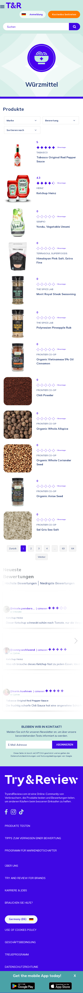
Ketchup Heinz (14, 617)
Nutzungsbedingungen (51, 756)
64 (72, 548)
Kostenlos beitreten (64, 14)
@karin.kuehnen (21, 691)
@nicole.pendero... (22, 608)
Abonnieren (64, 744)
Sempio (40, 221)
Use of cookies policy (20, 930)
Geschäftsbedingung (20, 942)
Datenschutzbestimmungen (23, 756)
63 (63, 548)
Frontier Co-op (46, 354)
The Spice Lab (44, 289)
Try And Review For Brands (25, 878)
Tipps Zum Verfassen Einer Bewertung (33, 838)
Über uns (11, 865)
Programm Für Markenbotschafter (31, 850)
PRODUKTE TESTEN (17, 826)
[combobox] (22, 120)
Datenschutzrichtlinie (21, 967)
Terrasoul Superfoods (51, 253)
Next (76, 641)
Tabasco (42, 152)
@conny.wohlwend (22, 650)
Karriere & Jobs (16, 890)
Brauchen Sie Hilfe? (19, 902)
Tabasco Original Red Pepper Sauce (27, 700)
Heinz (39, 188)
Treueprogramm (17, 954)
